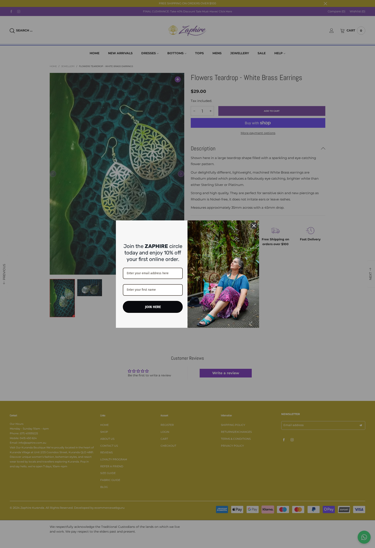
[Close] (254, 225)
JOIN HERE (153, 307)
